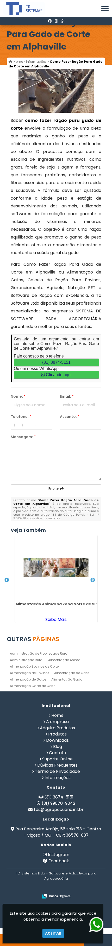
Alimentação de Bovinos (29, 673)
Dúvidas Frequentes (57, 765)
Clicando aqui (58, 375)
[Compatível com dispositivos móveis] (79, 887)
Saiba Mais (56, 619)
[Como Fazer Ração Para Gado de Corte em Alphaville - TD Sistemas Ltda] (20, 8)
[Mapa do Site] (29, 887)
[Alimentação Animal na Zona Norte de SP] (56, 567)
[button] (105, 8)
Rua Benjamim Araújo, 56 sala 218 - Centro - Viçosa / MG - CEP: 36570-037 (58, 832)
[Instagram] (56, 21)
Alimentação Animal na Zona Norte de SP (56, 604)
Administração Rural (26, 660)
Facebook (58, 861)
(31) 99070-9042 (58, 803)
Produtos (57, 734)
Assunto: (69, 416)
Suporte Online (57, 759)
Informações (58, 778)
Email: (67, 396)
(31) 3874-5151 (56, 362)
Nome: (18, 396)
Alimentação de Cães (71, 673)
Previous (6, 580)
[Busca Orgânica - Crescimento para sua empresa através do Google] (56, 896)
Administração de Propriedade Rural (39, 653)
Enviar (54, 488)
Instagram (58, 855)
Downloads (57, 740)
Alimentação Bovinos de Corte (34, 666)
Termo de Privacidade (57, 771)
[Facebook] (50, 21)
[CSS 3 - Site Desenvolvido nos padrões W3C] (61, 887)
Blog (57, 746)
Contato (57, 753)
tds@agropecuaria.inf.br (59, 809)
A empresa (57, 722)
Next (92, 580)
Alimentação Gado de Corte (32, 686)
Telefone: (21, 416)
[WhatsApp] (62, 21)
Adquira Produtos (57, 728)
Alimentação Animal (64, 660)
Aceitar (53, 933)
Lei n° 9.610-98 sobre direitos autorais (56, 516)
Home (57, 715)
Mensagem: (23, 436)
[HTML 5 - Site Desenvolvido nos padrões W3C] (43, 887)
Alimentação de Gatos (28, 679)
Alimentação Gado (66, 679)
